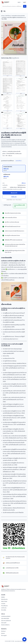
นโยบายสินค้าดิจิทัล (5, 618)
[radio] (14, 168)
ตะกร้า (24, 2)
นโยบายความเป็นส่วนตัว (6, 620)
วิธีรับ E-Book (4, 601)
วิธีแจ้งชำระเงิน (4, 599)
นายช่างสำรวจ (19, 160)
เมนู (3, 11)
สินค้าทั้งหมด (8, 15)
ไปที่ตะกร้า (14, 197)
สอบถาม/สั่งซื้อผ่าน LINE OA (19, 205)
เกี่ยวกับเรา (3, 631)
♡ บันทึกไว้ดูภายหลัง (6, 205)
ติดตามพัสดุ (3, 610)
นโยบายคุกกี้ (3, 622)
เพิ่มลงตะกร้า (14, 193)
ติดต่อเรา (3, 633)
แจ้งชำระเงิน (3, 608)
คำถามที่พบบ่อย (4, 605)
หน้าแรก (3, 15)
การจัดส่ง (3, 603)
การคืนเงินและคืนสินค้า (5, 616)
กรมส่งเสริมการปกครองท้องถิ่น (18, 15)
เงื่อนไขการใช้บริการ (5, 625)
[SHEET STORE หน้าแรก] (5, 2)
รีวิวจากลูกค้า (4, 635)
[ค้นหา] (24, 6)
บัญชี (19, 2)
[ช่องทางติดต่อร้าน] (24, 639)
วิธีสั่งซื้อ (3, 597)
